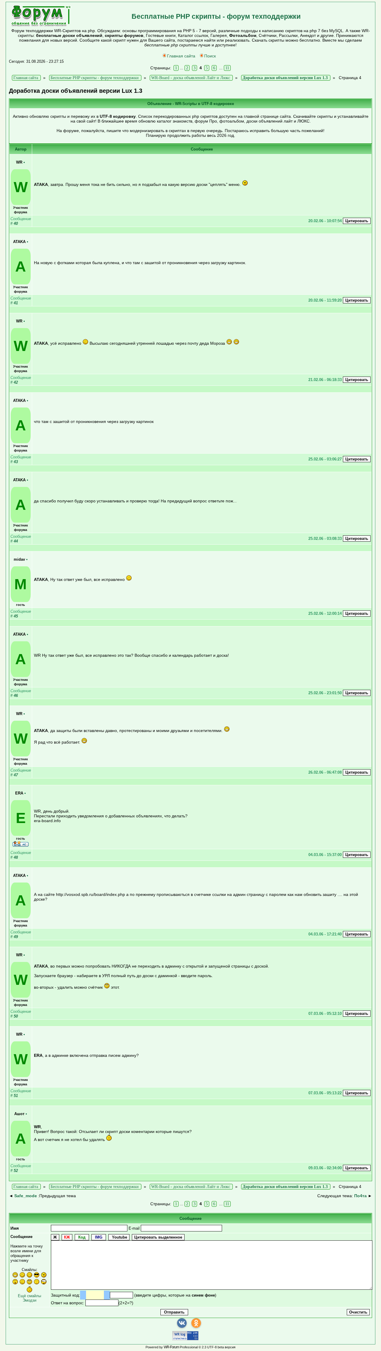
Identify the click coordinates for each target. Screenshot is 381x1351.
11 (227, 68)
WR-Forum (171, 1347)
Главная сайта (181, 56)
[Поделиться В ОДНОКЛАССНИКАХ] (196, 1323)
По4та (360, 1195)
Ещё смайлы (29, 1296)
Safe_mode (25, 1195)
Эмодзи (29, 1300)
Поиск (210, 56)
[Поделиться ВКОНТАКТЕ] (182, 1323)
